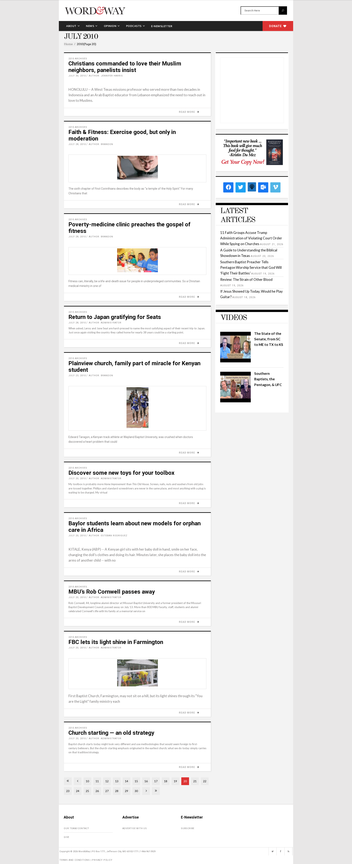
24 (77, 791)
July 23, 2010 (77, 375)
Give (66, 837)
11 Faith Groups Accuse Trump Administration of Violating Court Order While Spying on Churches (251, 238)
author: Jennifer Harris (106, 75)
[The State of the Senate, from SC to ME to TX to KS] (235, 361)
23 (67, 791)
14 (126, 781)
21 (195, 781)
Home (68, 44)
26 (97, 791)
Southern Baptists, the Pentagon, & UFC (268, 379)
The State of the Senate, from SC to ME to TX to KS (268, 339)
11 (97, 781)
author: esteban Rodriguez (108, 535)
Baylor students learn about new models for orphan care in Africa (134, 526)
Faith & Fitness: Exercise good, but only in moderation (122, 135)
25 (87, 791)
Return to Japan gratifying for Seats (114, 317)
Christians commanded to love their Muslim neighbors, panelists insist (124, 66)
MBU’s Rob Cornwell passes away (111, 591)
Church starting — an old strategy (111, 732)
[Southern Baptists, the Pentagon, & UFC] (235, 401)
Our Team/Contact (76, 828)
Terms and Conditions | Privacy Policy (85, 860)
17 (155, 781)
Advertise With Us (134, 828)
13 (116, 781)
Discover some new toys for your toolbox (121, 472)
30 (136, 791)
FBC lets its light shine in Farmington (115, 642)
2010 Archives (77, 58)
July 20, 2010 (77, 478)
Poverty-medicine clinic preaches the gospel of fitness (129, 227)
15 (136, 781)
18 (165, 781)
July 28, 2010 (77, 144)
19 (175, 781)
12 (107, 781)
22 (204, 781)
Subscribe (187, 828)
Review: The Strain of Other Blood (246, 279)
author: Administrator (105, 322)
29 (126, 791)
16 (146, 781)
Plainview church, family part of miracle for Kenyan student (134, 366)
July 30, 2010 (77, 75)
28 (116, 791)
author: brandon (101, 144)
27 (107, 791)
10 (87, 781)
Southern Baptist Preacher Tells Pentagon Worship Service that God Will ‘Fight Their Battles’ (251, 267)
